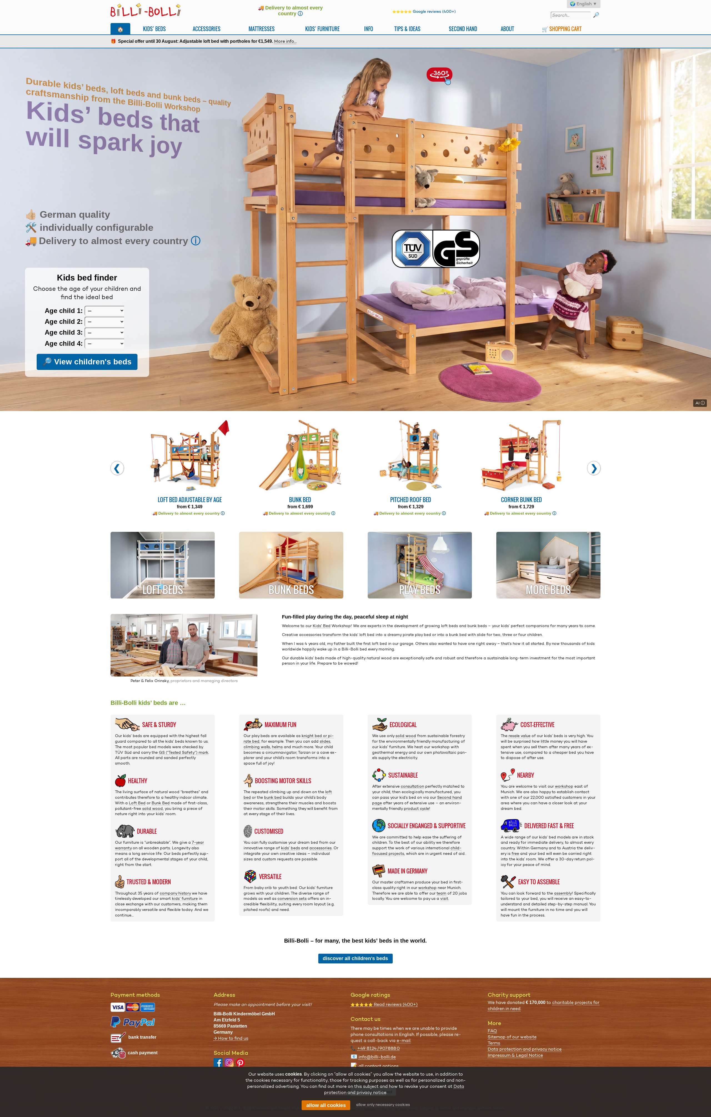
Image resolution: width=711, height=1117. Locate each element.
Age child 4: (64, 343)
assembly (563, 893)
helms (277, 746)
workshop (427, 887)
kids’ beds (290, 847)
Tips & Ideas (407, 28)
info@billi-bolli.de (377, 1057)
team (441, 893)
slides (325, 741)
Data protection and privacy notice (525, 1049)
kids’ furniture (185, 898)
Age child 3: (64, 332)
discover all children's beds (355, 958)
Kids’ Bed (322, 625)
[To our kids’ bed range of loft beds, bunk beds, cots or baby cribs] (355, 229)
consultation (412, 786)
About (507, 28)
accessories (320, 847)
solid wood (152, 808)
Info (368, 28)
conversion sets (292, 898)
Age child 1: (64, 310)
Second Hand (463, 28)
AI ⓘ (700, 402)
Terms (494, 1043)
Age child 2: (64, 321)
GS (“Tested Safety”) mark (183, 752)
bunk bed (273, 797)
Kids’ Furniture (322, 28)
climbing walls (257, 746)
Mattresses (262, 28)
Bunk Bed (161, 802)
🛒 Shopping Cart (562, 28)
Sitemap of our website (512, 1037)
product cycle (416, 808)
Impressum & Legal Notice (515, 1055)
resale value (519, 735)
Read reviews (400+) (384, 1004)
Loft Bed (137, 802)
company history (175, 893)
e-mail (403, 1040)
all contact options (379, 1066)
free (515, 853)
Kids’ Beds (154, 28)
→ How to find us (231, 1038)
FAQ (492, 1030)
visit (444, 898)
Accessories (207, 28)
